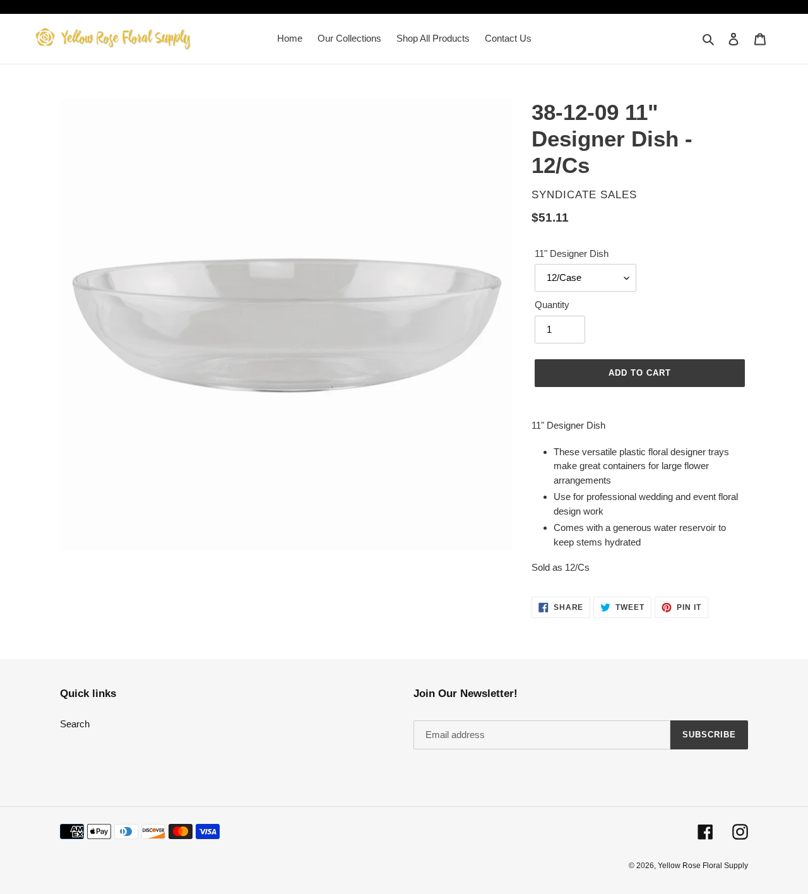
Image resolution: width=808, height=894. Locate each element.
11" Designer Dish (572, 253)
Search (75, 723)
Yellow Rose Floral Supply (703, 865)
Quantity (552, 304)
